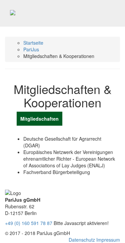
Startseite (33, 42)
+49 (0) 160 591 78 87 (28, 223)
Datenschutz (82, 239)
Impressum (108, 239)
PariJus (31, 49)
